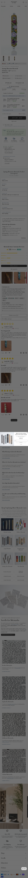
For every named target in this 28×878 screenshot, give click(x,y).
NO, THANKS (21, 444)
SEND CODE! (21, 442)
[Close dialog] (27, 432)
